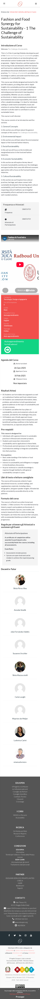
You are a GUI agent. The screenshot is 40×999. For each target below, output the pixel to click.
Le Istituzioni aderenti (20, 789)
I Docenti (20, 799)
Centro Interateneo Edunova (24, 950)
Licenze (20, 857)
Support (9, 908)
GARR (20, 883)
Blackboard (20, 886)
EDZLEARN (10, 950)
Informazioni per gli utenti (20, 862)
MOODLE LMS (17, 953)
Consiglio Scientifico (20, 794)
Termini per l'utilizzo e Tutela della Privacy (20, 855)
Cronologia (20, 802)
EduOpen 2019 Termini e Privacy (20, 994)
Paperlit (20, 888)
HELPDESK (21, 925)
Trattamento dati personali (20, 865)
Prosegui (20, 996)
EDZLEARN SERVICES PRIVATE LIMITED (20, 878)
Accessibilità (20, 818)
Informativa (20, 852)
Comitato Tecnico (20, 797)
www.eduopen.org (21, 922)
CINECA (20, 881)
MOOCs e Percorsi (20, 815)
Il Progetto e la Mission (20, 787)
